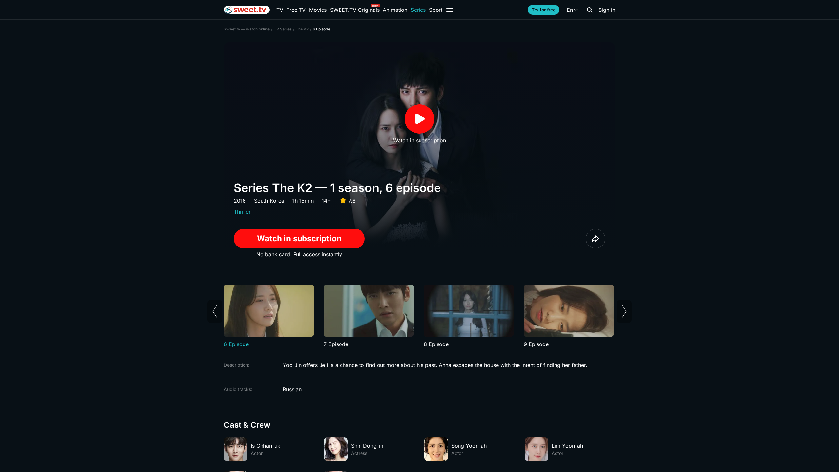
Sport (435, 10)
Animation (395, 10)
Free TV (296, 10)
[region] (419, 316)
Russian (292, 389)
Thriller (242, 211)
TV (279, 10)
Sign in (606, 10)
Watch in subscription (299, 238)
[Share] (595, 238)
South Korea (269, 200)
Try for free (544, 9)
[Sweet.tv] (247, 10)
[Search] (590, 10)
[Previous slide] (214, 311)
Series (418, 10)
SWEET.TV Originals (355, 10)
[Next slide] (624, 311)
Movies (318, 10)
